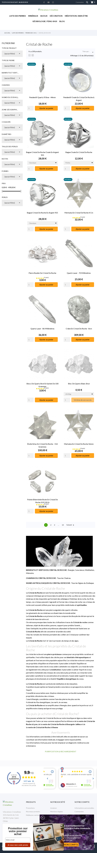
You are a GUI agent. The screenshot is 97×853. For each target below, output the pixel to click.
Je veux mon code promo (18, 845)
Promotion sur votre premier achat (18, 831)
